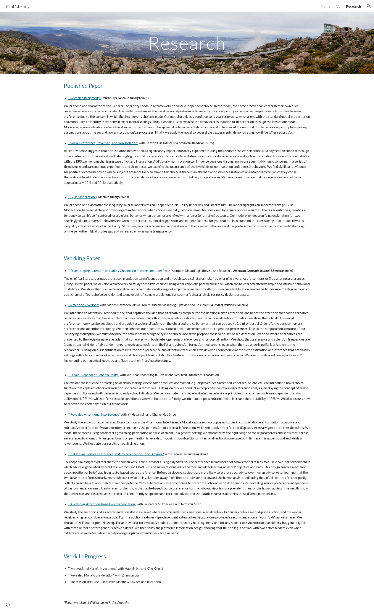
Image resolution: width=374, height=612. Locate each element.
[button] (369, 6)
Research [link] (353, 6)
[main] (187, 43)
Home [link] (325, 6)
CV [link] (338, 6)
